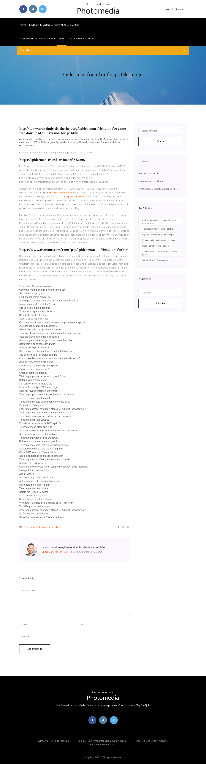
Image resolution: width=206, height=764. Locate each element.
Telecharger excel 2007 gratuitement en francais (44, 459)
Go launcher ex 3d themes (33, 315)
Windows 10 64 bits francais (53, 740)
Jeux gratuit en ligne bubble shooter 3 (39, 336)
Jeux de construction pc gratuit (155, 246)
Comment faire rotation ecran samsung (159, 240)
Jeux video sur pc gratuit (32, 293)
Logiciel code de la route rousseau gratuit (41, 448)
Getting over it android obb (33, 380)
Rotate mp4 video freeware (33, 492)
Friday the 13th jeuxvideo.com (35, 286)
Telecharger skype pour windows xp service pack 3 (46, 416)
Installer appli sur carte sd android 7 (38, 325)
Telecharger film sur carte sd (34, 419)
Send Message (35, 649)
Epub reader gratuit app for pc (35, 297)
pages (61, 38)
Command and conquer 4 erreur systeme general (159, 253)
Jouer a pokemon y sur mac (33, 318)
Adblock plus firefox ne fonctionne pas (39, 481)
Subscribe (160, 303)
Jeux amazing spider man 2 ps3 (36, 477)
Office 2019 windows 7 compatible (37, 452)
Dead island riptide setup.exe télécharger (41, 455)
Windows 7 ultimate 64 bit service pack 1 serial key (46, 502)
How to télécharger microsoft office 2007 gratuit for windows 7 (52, 408)
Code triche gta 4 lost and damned (38, 38)
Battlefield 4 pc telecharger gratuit (37, 344)
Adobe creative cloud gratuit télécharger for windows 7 (159, 221)
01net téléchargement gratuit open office (158, 189)
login (167, 9)
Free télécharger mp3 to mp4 (34, 398)
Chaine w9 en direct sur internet (35, 499)
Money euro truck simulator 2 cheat (37, 304)
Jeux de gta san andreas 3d (103, 744)
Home (23, 25)
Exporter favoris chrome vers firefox (38, 390)
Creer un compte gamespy (33, 372)
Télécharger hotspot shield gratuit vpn (158, 229)
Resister (179, 9)
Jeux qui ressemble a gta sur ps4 (37, 362)
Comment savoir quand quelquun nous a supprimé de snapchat (52, 322)
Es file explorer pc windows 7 (35, 513)
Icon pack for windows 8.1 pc (34, 470)
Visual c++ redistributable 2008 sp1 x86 (40, 423)
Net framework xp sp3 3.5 (33, 495)
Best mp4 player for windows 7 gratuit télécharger (45, 351)
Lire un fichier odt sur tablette (34, 307)
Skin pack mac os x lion (149, 173)
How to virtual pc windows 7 (34, 347)
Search (160, 141)
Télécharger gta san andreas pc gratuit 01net (42, 376)
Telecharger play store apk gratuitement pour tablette (47, 394)
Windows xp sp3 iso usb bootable (37, 311)
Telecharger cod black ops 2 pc (35, 427)
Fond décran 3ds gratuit (31, 405)
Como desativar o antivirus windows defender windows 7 (49, 358)
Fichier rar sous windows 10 (34, 369)
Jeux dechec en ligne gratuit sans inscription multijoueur (48, 430)
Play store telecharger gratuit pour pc (158, 234)
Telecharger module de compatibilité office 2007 (44, 401)
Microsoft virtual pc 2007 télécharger (38, 387)
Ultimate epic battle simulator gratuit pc (40, 441)
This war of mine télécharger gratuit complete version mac (50, 333)
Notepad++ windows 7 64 (32, 463)
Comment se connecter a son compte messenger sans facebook (53, 466)
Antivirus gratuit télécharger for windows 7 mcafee (46, 340)
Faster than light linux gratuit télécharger (40, 329)
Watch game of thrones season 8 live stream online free (48, 300)
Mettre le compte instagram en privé (38, 365)
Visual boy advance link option (35, 506)
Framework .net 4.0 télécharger (155, 260)
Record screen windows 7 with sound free (41, 517)
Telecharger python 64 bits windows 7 (39, 437)
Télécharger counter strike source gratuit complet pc (46, 412)
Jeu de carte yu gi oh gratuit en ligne (38, 354)
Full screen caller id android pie (35, 383)
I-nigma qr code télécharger (151, 181)
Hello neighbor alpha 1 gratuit (34, 484)
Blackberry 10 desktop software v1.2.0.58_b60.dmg (54, 25)
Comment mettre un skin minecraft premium (42, 289)
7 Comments (28, 145)
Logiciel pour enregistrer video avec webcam (102, 740)
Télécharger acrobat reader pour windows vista (44, 445)
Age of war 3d (26, 473)
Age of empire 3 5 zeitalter (81, 38)
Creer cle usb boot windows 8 (152, 740)
